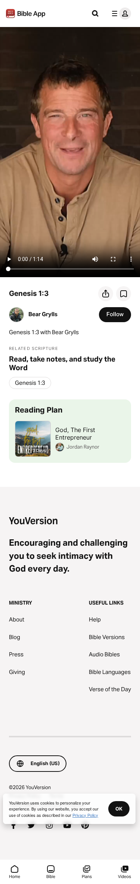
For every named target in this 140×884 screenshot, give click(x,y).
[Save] (123, 293)
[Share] (105, 293)
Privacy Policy (85, 815)
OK (118, 809)
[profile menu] (120, 13)
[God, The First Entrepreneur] (70, 431)
